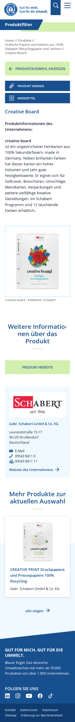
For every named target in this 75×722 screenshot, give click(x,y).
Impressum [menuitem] (50, 710)
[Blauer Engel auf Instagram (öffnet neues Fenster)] (17, 695)
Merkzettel (27, 98)
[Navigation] (67, 5)
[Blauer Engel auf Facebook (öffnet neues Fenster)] (40, 695)
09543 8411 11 (26, 461)
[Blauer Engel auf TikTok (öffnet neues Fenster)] (50, 695)
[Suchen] (56, 5)
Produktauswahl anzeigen (40, 68)
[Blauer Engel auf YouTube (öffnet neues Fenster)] (29, 695)
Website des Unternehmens (31, 469)
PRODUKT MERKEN (31, 86)
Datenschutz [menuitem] (29, 710)
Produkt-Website (37, 367)
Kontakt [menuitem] (10, 710)
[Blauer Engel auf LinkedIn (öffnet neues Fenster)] (7, 695)
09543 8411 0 (25, 456)
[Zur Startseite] (26, 10)
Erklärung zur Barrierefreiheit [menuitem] (41, 715)
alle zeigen (34, 610)
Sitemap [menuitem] (10, 715)
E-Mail (19, 451)
